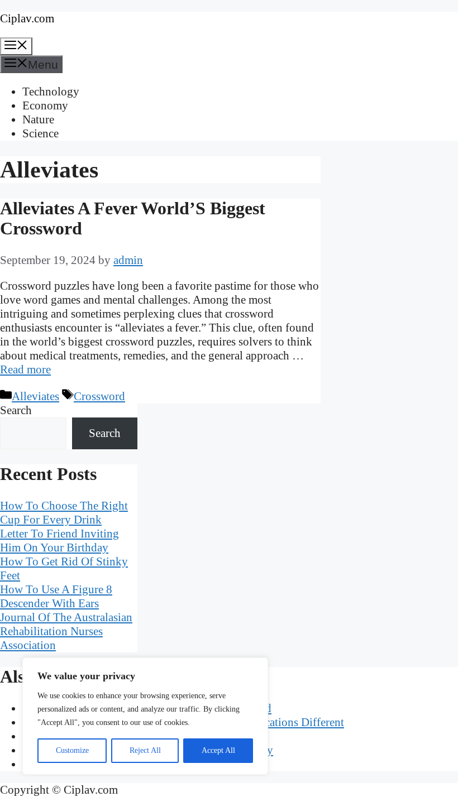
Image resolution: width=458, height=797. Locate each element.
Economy (45, 105)
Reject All (145, 750)
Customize (72, 750)
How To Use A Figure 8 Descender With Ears (56, 596)
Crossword (99, 396)
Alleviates (35, 396)
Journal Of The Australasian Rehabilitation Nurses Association (66, 631)
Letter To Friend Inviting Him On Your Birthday (59, 540)
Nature (38, 119)
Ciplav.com (27, 18)
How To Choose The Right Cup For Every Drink (64, 512)
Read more (25, 369)
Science (40, 133)
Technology (50, 91)
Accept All (218, 750)
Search (16, 410)
